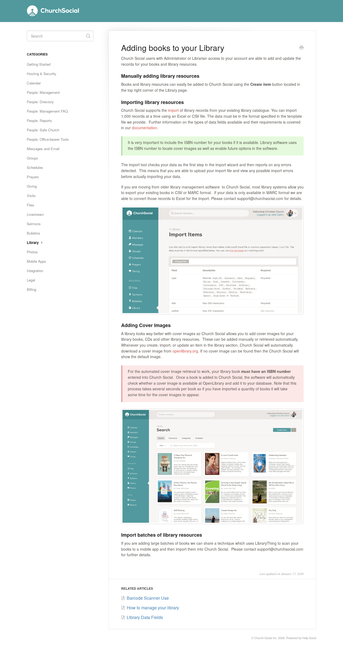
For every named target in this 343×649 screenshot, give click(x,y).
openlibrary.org (185, 351)
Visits (31, 195)
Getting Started (38, 64)
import (173, 110)
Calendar (34, 83)
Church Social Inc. (265, 638)
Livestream (35, 214)
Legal (31, 280)
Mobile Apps (36, 261)
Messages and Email (43, 148)
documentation (144, 127)
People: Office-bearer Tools (48, 139)
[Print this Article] (301, 48)
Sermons (34, 223)
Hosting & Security (41, 73)
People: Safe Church (43, 129)
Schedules (35, 167)
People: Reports (39, 120)
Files (30, 204)
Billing (31, 289)
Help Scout (309, 638)
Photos (32, 251)
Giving (32, 186)
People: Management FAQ (47, 111)
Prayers (33, 176)
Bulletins (33, 233)
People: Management (43, 92)
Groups (32, 158)
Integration (35, 270)
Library (33, 242)
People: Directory (40, 101)
